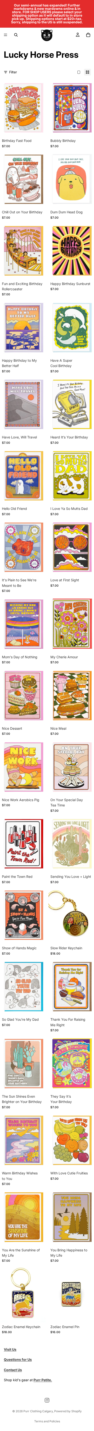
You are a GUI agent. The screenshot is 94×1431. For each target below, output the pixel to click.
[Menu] (5, 34)
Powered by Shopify (68, 1411)
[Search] (16, 35)
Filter (13, 72)
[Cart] (88, 35)
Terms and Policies (47, 1421)
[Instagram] (47, 1400)
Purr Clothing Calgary (38, 1411)
